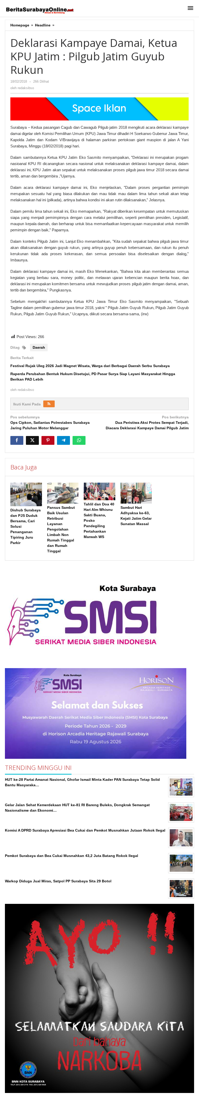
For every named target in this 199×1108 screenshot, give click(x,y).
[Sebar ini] (16, 440)
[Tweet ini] (32, 440)
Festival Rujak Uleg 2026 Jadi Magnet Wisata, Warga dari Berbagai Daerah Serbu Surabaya (90, 366)
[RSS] (49, 404)
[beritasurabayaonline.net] (39, 10)
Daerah (39, 347)
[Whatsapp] (79, 440)
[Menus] (190, 8)
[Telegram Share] (63, 440)
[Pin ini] (47, 440)
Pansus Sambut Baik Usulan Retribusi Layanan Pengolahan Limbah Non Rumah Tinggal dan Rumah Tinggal (61, 529)
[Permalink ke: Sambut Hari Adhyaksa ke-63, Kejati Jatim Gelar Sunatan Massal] (136, 493)
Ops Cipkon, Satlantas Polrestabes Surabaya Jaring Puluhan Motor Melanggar (50, 422)
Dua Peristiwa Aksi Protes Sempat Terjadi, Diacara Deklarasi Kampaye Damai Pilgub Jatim (147, 422)
